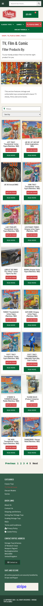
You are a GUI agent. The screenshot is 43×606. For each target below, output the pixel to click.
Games (19, 24)
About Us (8, 505)
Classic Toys (6, 24)
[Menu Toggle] (3, 3)
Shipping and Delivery (13, 512)
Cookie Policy (11, 532)
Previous (10, 463)
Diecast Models (21, 30)
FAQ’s (7, 522)
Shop (4, 36)
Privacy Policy (12, 528)
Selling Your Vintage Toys (14, 515)
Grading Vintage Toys (13, 518)
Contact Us (9, 508)
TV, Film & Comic (32, 24)
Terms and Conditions (13, 525)
